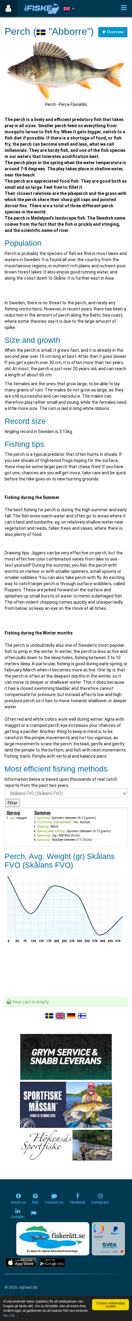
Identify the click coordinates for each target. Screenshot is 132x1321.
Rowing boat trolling (51, 831)
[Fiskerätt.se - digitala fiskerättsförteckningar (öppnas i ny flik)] (52, 1238)
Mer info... (10, 1315)
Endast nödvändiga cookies (111, 1304)
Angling (43, 826)
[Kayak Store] (66, 1056)
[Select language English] (60, 1016)
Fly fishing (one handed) (54, 822)
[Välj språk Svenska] (49, 1016)
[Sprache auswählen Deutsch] (71, 1016)
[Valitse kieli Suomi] (82, 1016)
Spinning (43, 818)
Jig (12, 818)
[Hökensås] (66, 1144)
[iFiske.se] (41, 8)
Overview (114, 32)
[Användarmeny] (8, 8)
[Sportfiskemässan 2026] (66, 1104)
